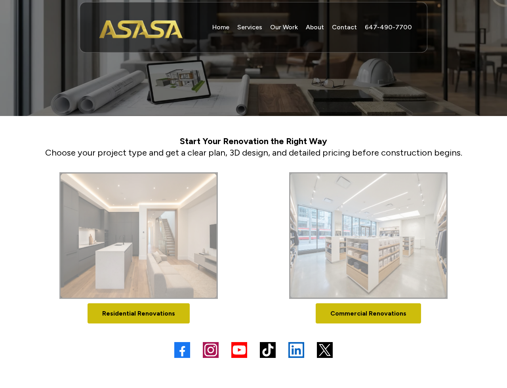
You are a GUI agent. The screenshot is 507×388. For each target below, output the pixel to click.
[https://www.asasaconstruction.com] (142, 27)
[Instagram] (210, 350)
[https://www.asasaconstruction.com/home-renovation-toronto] (139, 235)
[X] (325, 350)
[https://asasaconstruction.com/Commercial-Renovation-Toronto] (368, 235)
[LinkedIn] (296, 350)
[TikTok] (268, 350)
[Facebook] (182, 350)
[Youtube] (239, 350)
